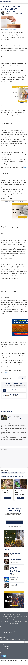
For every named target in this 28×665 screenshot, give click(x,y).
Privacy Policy (6, 648)
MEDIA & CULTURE (5, 472)
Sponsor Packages (12, 631)
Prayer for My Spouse (15, 584)
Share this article (22, 378)
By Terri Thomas (13, 574)
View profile (16, 13)
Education (22, 472)
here (2, 117)
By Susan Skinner (13, 585)
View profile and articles (7, 444)
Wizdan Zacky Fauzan (7, 29)
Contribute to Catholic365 (8, 632)
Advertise (5, 631)
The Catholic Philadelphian (13, 11)
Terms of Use (6, 646)
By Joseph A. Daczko (14, 579)
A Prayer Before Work (15, 553)
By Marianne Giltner (14, 562)
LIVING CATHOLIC (14, 472)
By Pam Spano (13, 554)
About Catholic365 (7, 629)
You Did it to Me (14, 577)
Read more (7, 497)
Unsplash (14, 29)
